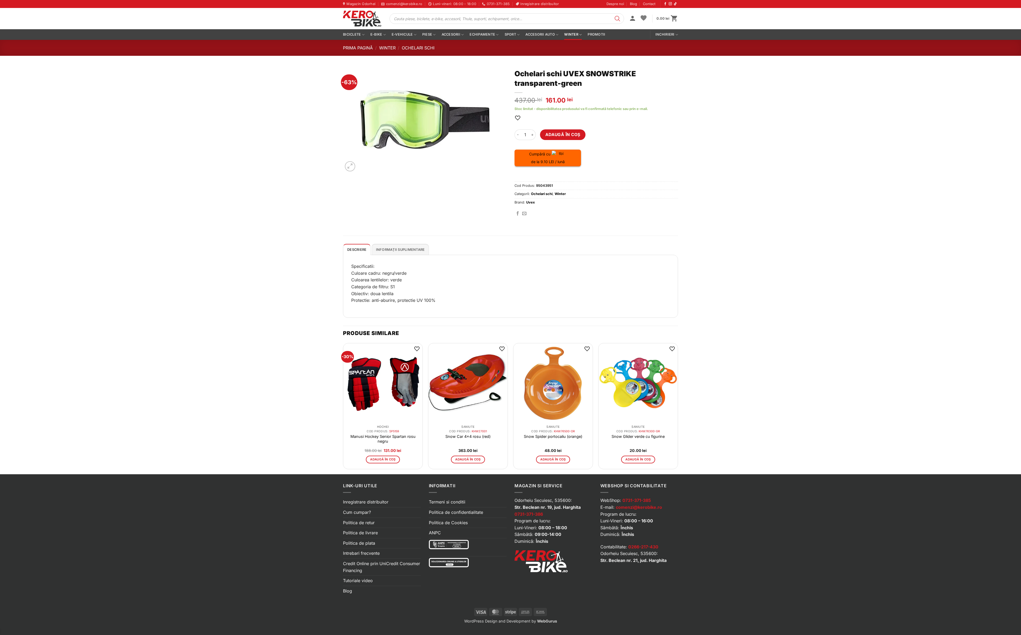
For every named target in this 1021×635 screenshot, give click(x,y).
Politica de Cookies (448, 522)
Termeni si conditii (447, 502)
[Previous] (343, 408)
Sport (510, 34)
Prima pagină (358, 47)
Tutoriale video (358, 580)
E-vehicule (402, 34)
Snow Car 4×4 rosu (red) (468, 436)
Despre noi (615, 4)
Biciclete (352, 34)
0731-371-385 (636, 500)
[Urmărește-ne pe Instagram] (670, 4)
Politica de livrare (360, 532)
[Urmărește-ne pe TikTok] (675, 4)
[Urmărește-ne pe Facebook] (665, 4)
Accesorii (451, 34)
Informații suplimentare (400, 250)
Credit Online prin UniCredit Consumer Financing (381, 567)
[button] (632, 18)
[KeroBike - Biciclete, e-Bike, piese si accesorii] (362, 18)
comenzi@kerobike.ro (639, 507)
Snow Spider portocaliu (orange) (553, 436)
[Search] (617, 18)
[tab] (357, 249)
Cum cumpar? (357, 512)
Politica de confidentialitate (456, 512)
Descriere (356, 250)
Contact (649, 4)
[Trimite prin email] (524, 213)
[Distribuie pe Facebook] (518, 213)
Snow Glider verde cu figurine (638, 436)
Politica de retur (359, 522)
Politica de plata (359, 543)
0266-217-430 (643, 546)
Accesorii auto (540, 34)
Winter (571, 34)
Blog (633, 4)
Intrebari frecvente (361, 553)
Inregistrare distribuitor (365, 502)
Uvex (530, 202)
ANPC (435, 532)
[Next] (678, 408)
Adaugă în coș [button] (383, 459)
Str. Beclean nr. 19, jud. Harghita (547, 507)
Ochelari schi (418, 47)
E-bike (376, 34)
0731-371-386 (528, 514)
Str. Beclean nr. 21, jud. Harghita (633, 560)
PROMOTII (596, 34)
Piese (427, 34)
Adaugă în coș (562, 134)
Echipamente (482, 34)
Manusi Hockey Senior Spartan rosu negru (383, 438)
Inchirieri (665, 34)
